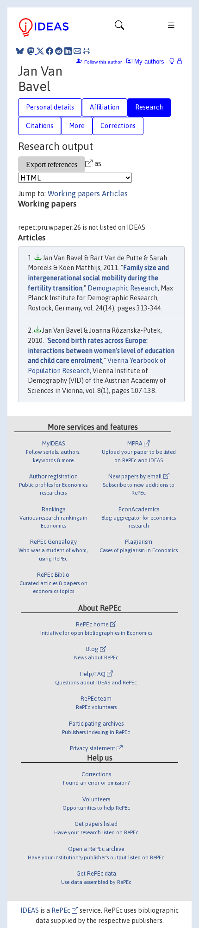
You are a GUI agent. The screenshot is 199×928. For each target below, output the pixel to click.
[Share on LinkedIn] (68, 51)
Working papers (74, 193)
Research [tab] (149, 107)
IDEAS (29, 910)
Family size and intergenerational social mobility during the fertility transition (98, 277)
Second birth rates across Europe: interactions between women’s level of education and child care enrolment (101, 350)
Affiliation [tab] (104, 107)
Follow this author (103, 61)
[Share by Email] (77, 51)
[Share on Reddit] (58, 51)
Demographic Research (122, 288)
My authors (148, 61)
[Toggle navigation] (119, 27)
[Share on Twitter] (40, 51)
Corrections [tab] (118, 125)
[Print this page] (86, 51)
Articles (115, 193)
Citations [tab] (39, 125)
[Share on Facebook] (49, 51)
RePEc (61, 910)
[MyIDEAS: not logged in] (174, 61)
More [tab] (77, 125)
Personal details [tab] (50, 107)
